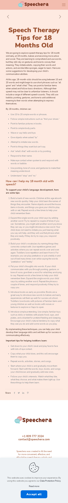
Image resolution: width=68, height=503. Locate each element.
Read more (34, 486)
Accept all (34, 494)
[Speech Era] (34, 5)
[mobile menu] (63, 4)
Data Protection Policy (50, 481)
